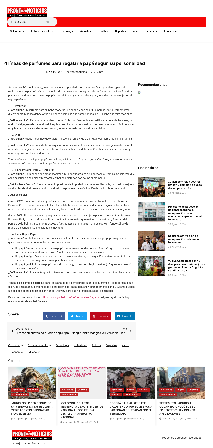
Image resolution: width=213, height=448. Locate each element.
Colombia (15, 31)
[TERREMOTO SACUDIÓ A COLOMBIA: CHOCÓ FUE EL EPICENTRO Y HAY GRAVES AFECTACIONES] (181, 383)
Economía (152, 31)
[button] (54, 316)
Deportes (120, 31)
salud (136, 31)
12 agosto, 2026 (34, 419)
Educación (170, 31)
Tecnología (67, 31)
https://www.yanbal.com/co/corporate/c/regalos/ (71, 297)
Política (104, 31)
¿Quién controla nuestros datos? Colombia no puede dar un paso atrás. (185, 185)
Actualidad (86, 31)
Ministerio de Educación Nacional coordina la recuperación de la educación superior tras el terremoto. (185, 213)
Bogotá (131, 389)
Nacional (115, 394)
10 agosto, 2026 (84, 422)
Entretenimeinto (40, 31)
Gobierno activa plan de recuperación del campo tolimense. (183, 239)
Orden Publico (19, 394)
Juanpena (18, 419)
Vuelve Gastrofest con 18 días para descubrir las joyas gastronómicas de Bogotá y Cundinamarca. (186, 265)
